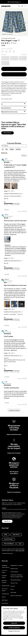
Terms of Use (14, 583)
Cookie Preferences (7, 553)
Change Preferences (14, 631)
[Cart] (22, 6)
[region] (14, 620)
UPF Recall (13, 592)
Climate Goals (5, 585)
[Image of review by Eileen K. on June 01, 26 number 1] (7, 304)
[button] (14, 22)
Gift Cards (5, 600)
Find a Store (5, 603)
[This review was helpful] (22, 211)
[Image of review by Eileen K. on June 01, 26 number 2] (14, 304)
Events (4, 597)
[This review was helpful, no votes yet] (22, 276)
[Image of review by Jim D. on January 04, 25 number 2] (14, 186)
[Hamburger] (25, 6)
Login (20, 543)
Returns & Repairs (9, 543)
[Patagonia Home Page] (6, 6)
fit (2, 149)
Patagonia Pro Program (17, 565)
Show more (4, 153)
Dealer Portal (14, 568)
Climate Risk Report (16, 580)
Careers (13, 586)
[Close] (25, 608)
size (6, 149)
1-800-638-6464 (19, 550)
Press (12, 589)
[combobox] (24, 155)
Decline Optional (14, 628)
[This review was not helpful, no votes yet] (25, 211)
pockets (18, 149)
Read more (16, 181)
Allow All (14, 623)
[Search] (19, 6)
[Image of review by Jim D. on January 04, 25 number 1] (7, 186)
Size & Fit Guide (8, 539)
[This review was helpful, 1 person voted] (22, 327)
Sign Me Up (7, 521)
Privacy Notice (14, 571)
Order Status (16, 534)
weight (12, 149)
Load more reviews (14, 410)
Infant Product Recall (16, 595)
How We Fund (5, 593)
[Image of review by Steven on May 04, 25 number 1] (7, 239)
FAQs (5, 534)
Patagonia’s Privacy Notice (15, 517)
